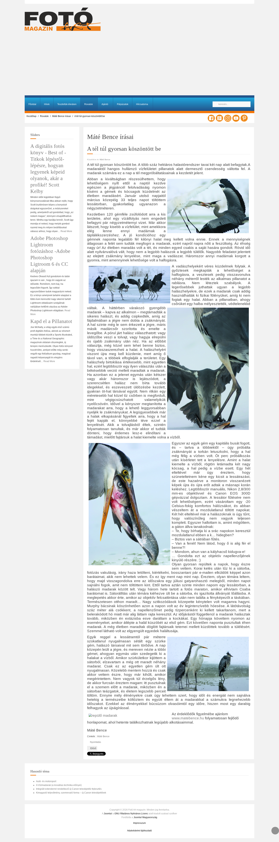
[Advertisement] (139, 65)
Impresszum (139, 823)
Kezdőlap (31, 116)
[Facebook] (211, 118)
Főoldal (32, 104)
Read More (66, 231)
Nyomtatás (95, 742)
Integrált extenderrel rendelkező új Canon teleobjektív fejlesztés (69, 789)
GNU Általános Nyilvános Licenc (131, 813)
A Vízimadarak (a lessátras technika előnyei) (59, 785)
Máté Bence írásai (61, 116)
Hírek (47, 104)
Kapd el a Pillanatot (51, 321)
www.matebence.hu (188, 718)
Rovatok (88, 104)
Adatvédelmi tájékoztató (139, 830)
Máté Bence (105, 159)
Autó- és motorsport (46, 781)
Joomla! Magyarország (145, 817)
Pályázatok (122, 104)
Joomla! (108, 813)
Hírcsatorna (142, 104)
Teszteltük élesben (66, 104)
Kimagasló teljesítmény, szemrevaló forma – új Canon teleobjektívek (71, 792)
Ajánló (105, 104)
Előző (93, 748)
